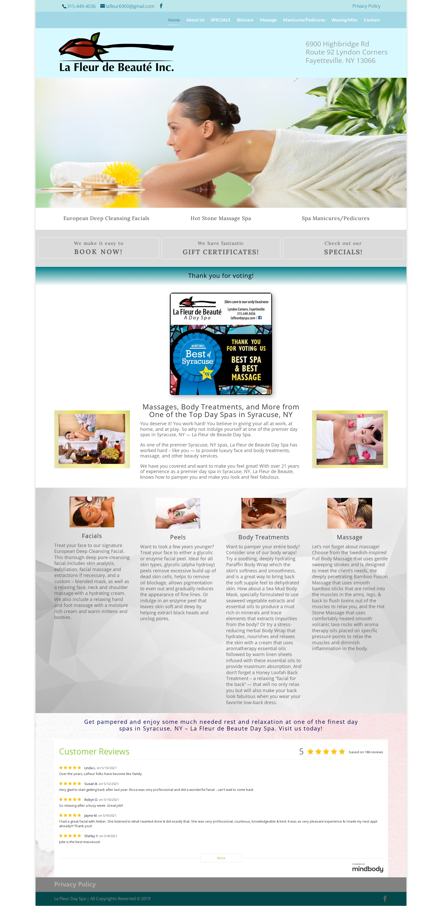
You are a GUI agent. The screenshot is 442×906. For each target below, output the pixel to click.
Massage (268, 20)
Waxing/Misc (345, 20)
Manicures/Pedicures (304, 20)
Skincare (245, 20)
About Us (195, 20)
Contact (372, 20)
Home (174, 20)
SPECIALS (220, 20)
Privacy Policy (366, 6)
